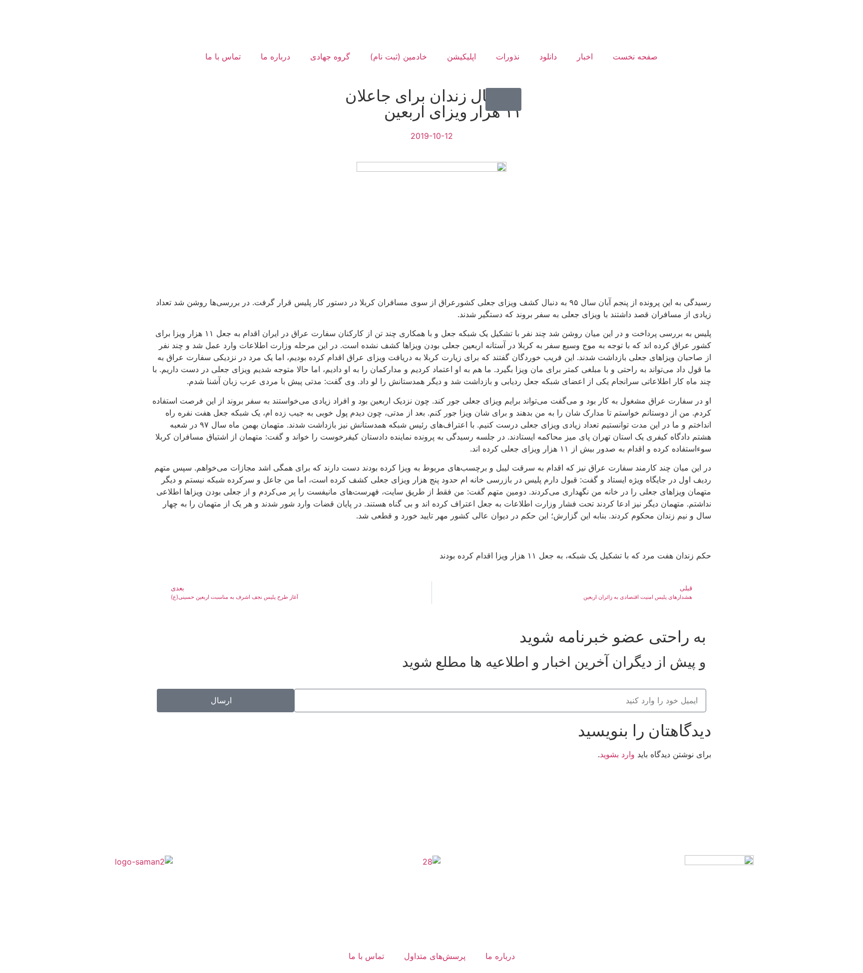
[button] (503, 99)
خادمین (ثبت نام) (398, 56)
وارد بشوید (617, 754)
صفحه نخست (635, 56)
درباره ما (275, 56)
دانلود (548, 56)
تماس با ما (223, 56)
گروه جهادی (330, 56)
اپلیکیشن (461, 56)
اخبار (585, 56)
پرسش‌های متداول (434, 956)
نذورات (507, 56)
